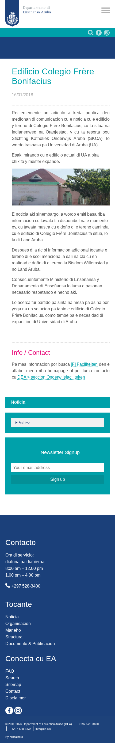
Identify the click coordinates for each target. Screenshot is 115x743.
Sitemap (13, 684)
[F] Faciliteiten (84, 364)
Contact (12, 691)
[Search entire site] (90, 34)
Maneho (13, 630)
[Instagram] (106, 34)
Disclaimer (15, 698)
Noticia (12, 617)
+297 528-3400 (25, 586)
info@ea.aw (43, 728)
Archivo (24, 422)
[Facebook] (98, 34)
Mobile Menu (105, 10)
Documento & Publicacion (30, 643)
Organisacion (18, 623)
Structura (13, 637)
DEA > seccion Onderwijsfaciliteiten (51, 377)
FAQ (9, 671)
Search (12, 678)
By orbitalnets (14, 736)
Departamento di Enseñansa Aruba (28, 13)
